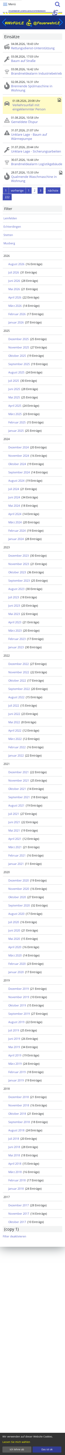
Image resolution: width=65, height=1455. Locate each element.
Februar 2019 (17, 1072)
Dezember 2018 (18, 1097)
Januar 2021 (16, 864)
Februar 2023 (17, 639)
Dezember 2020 (18, 880)
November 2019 (18, 997)
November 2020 (18, 889)
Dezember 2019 (18, 989)
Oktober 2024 (17, 464)
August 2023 (16, 589)
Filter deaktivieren (14, 1236)
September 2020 (19, 905)
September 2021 (19, 797)
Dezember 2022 (18, 664)
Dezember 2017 (18, 1205)
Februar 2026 (17, 314)
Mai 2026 (14, 289)
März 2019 (15, 1064)
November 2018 (18, 1105)
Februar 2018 (17, 1180)
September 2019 (19, 1014)
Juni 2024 (14, 497)
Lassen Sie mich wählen (16, 1442)
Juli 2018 (13, 1139)
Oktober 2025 (17, 356)
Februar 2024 (17, 531)
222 (7, 197)
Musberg (9, 243)
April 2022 (14, 730)
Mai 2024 (14, 506)
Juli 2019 (13, 1030)
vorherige (17, 190)
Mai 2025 (14, 397)
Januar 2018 (16, 1189)
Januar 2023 (16, 647)
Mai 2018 (14, 1155)
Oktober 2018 (17, 1114)
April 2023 (14, 622)
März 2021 (15, 847)
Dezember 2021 (18, 772)
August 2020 (16, 914)
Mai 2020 (14, 939)
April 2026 (14, 297)
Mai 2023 (14, 614)
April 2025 (14, 406)
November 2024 (18, 456)
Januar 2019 (16, 1080)
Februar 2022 (17, 747)
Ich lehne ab (17, 1449)
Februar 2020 (17, 964)
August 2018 (16, 1130)
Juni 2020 (14, 930)
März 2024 (15, 522)
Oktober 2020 (17, 897)
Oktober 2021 (17, 789)
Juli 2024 (13, 489)
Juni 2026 (14, 281)
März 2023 (15, 630)
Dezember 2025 (18, 339)
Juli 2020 (13, 922)
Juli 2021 (13, 814)
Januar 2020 (16, 972)
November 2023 (18, 564)
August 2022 (16, 697)
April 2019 (14, 1055)
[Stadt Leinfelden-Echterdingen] (32, 12)
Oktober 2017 (17, 1222)
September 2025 (19, 364)
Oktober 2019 (17, 1005)
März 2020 (15, 955)
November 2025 (18, 347)
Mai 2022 (14, 722)
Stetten (8, 235)
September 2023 (19, 581)
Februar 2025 (17, 422)
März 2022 (15, 739)
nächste (53, 190)
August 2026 (16, 264)
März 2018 (15, 1172)
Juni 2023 (14, 606)
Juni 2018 (14, 1147)
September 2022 (19, 689)
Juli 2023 (13, 597)
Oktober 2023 (17, 572)
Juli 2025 (13, 381)
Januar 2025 (16, 431)
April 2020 (14, 947)
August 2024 (16, 481)
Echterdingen (12, 227)
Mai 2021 (14, 830)
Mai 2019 (14, 1047)
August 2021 (16, 805)
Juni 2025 (14, 389)
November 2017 (18, 1214)
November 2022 (18, 672)
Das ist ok (47, 1449)
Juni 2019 (14, 1039)
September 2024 (19, 472)
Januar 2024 (16, 539)
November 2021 (18, 780)
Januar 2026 (16, 322)
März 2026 (15, 306)
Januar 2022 (16, 755)
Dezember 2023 (18, 556)
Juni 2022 (14, 714)
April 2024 (14, 514)
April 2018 (14, 1164)
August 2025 (16, 372)
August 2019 (16, 1022)
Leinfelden (10, 218)
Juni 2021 (14, 822)
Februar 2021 (17, 855)
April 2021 (14, 839)
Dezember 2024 (18, 447)
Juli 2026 (13, 272)
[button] (31, 26)
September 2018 (19, 1122)
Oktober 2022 (17, 680)
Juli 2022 (13, 705)
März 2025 (15, 414)
